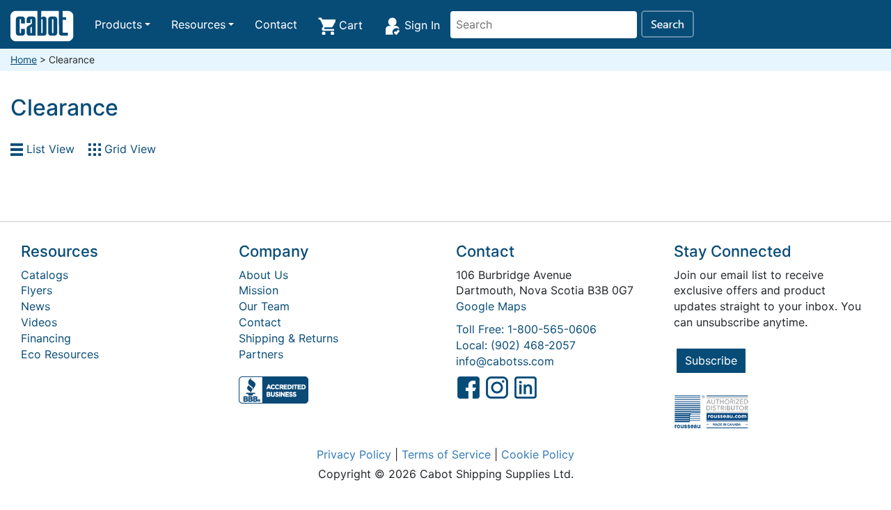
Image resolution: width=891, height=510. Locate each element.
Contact (276, 24)
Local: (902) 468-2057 (516, 345)
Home (23, 59)
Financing (46, 338)
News (35, 306)
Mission (258, 290)
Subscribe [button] (711, 360)
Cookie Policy (537, 454)
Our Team (264, 306)
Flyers (36, 290)
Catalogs (44, 275)
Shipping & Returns (288, 338)
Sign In (420, 25)
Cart (349, 25)
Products (118, 24)
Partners (261, 354)
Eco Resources (60, 354)
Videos (39, 322)
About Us (263, 275)
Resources (198, 24)
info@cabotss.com (505, 361)
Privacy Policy (354, 454)
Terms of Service (446, 454)
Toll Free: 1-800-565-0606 (526, 329)
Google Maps (491, 306)
